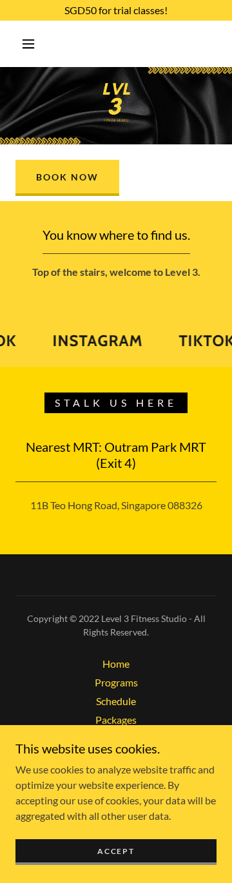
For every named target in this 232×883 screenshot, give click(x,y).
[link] (94, 341)
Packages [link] (116, 719)
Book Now (67, 176)
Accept (115, 851)
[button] (28, 44)
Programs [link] (116, 682)
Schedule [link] (116, 701)
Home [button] (116, 663)
